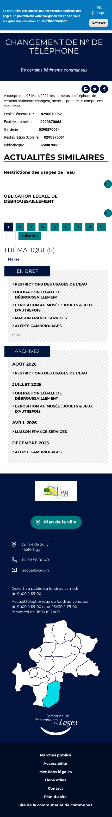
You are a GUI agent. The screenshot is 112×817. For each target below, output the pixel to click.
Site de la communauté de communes (55, 805)
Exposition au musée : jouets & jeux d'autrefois (54, 308)
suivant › (30, 236)
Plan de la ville (60, 522)
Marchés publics (55, 755)
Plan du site (55, 796)
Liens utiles (55, 780)
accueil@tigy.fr (35, 570)
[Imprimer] (86, 89)
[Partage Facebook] (104, 89)
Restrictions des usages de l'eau (39, 172)
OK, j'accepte (99, 10)
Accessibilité (55, 763)
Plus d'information (52, 21)
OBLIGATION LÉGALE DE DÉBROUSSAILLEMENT (31, 199)
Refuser (98, 23)
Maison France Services (41, 318)
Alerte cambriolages (38, 325)
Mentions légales (55, 771)
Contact (55, 788)
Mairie (14, 259)
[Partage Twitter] (95, 89)
